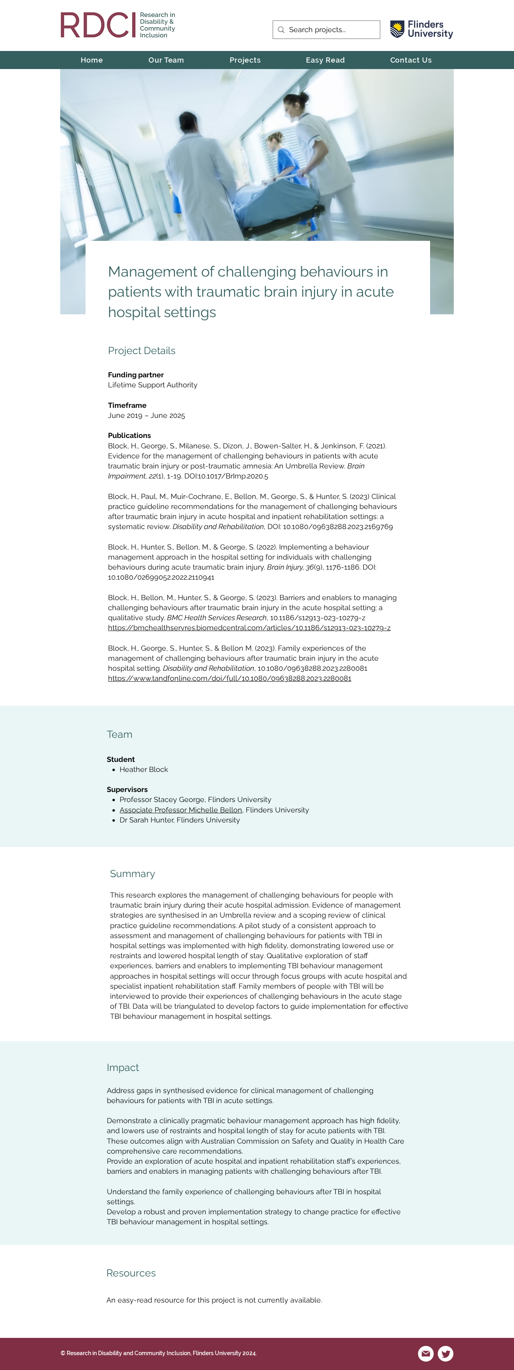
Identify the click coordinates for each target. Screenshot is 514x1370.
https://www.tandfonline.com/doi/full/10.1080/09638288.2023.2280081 (229, 678)
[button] (245, 60)
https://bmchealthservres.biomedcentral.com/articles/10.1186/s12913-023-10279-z (249, 627)
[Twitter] (445, 1354)
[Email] (426, 1354)
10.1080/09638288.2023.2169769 (338, 526)
